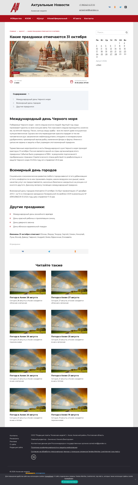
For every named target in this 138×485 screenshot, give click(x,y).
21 (115, 51)
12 (106, 49)
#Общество (16, 18)
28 (116, 54)
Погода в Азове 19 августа (65, 415)
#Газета (77, 18)
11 (101, 49)
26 (106, 54)
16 (124, 49)
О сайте (13, 444)
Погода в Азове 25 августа (65, 336)
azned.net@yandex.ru (89, 10)
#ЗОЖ (28, 18)
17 (97, 51)
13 (111, 49)
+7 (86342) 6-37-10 (87, 5)
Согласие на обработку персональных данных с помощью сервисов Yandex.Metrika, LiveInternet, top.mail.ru (75, 452)
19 (106, 51)
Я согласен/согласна (69, 482)
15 (120, 49)
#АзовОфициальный (57, 18)
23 (125, 51)
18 (102, 51)
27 (111, 54)
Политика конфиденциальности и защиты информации (54, 447)
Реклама (13, 441)
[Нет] (135, 479)
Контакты (89, 18)
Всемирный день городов (28, 103)
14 (115, 49)
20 (111, 51)
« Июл (98, 65)
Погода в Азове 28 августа (24, 297)
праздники (15, 244)
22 (120, 51)
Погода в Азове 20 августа (24, 415)
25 (102, 54)
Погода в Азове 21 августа (65, 375)
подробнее (49, 476)
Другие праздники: (25, 107)
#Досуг (40, 18)
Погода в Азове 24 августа (24, 375)
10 (97, 49)
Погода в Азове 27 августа (65, 297)
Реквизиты (14, 439)
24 (97, 54)
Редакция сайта (16, 447)
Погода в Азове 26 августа (24, 336)
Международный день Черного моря (33, 99)
